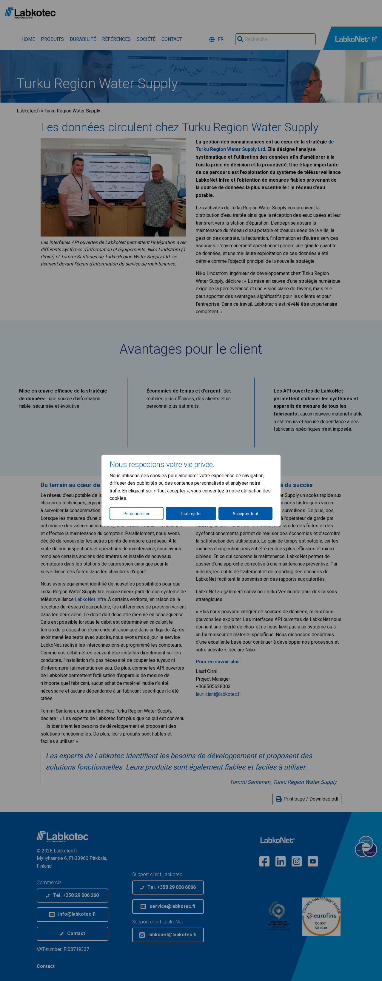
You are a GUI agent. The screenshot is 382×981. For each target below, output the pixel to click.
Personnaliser (137, 513)
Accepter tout (245, 513)
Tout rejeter (191, 513)
